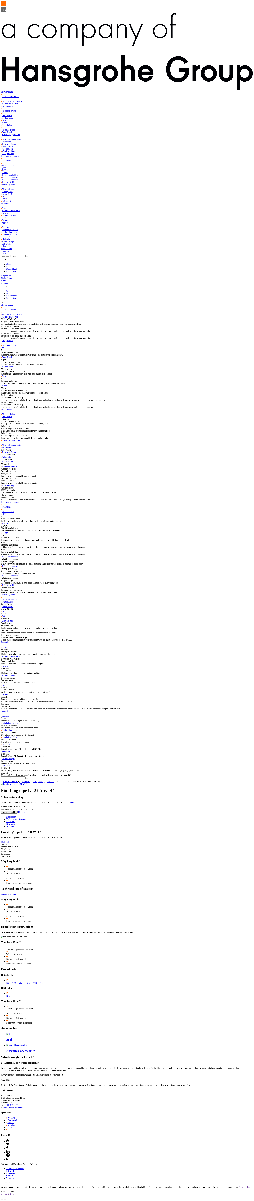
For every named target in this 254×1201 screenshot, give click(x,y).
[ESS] (127, 46)
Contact (4, 253)
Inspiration (5, 203)
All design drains (9, 111)
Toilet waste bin (8, 182)
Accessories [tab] (11, 826)
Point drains (7, 125)
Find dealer (23, 812)
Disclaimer (10, 1173)
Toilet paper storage (10, 177)
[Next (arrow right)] (5, 1199)
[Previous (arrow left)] (2, 1199)
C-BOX (5, 172)
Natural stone (7, 146)
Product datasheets (9, 232)
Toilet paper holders (10, 180)
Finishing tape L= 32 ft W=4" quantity (17, 809)
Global (9, 264)
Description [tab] (11, 817)
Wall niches (6, 161)
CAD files (6, 237)
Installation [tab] (10, 821)
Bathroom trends (9, 215)
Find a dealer (6, 248)
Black (4, 196)
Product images (8, 241)
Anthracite (6, 199)
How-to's (5, 213)
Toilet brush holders (10, 175)
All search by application (12, 139)
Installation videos (9, 234)
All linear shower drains (12, 101)
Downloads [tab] (11, 824)
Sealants (50, 781)
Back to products (10, 781)
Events (4, 218)
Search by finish (8, 184)
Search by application (11, 134)
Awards (5, 220)
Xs (3, 113)
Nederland (10, 266)
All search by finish (10, 189)
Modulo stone (7, 118)
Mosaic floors (7, 149)
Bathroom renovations (11, 210)
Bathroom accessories (10, 156)
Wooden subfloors (9, 151)
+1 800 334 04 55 (10, 1105)
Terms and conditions (15, 1168)
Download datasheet (9, 894)
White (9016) (7, 191)
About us (5, 251)
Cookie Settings (7, 1194)
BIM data (6, 239)
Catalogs (5, 227)
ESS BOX (6, 244)
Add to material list (9, 812)
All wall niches (8, 165)
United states (11, 271)
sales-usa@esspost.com (13, 1107)
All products (6, 246)
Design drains (7, 106)
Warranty (10, 1178)
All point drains (8, 130)
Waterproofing (8, 153)
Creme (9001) (7, 194)
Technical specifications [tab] (16, 819)
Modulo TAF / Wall (10, 104)
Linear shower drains (10, 96)
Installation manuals (10, 229)
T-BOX (5, 170)
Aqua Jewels (7, 115)
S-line (4, 120)
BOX (4, 168)
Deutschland (11, 269)
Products (26, 781)
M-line (4, 123)
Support (4, 222)
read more (70, 802)
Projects (5, 208)
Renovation (6, 142)
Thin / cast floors (9, 144)
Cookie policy (244, 1187)
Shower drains (7, 92)
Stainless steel (7, 201)
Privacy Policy (12, 1171)
